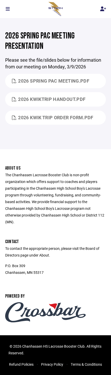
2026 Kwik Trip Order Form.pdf (55, 117)
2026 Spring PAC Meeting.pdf (53, 81)
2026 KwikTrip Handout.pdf (51, 99)
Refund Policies (21, 364)
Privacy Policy (52, 364)
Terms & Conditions (86, 364)
